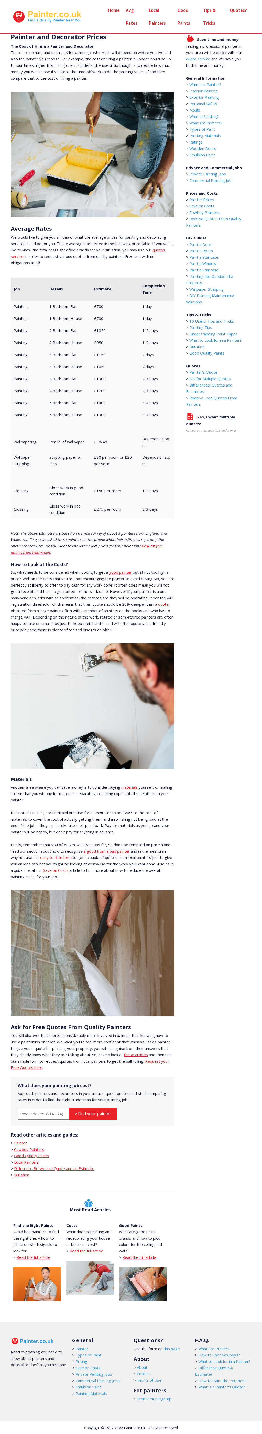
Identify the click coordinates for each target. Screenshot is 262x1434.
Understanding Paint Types (213, 333)
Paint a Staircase (204, 257)
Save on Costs (55, 870)
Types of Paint (202, 129)
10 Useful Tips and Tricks (211, 321)
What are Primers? (205, 122)
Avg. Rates (131, 16)
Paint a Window (202, 263)
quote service (198, 58)
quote (163, 604)
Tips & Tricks (209, 16)
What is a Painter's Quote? (221, 1386)
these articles (136, 1054)
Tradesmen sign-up (154, 1398)
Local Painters (157, 16)
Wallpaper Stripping (206, 289)
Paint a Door (200, 244)
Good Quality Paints (31, 1155)
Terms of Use (149, 1380)
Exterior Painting (204, 97)
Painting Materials (205, 135)
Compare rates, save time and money (211, 430)
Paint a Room (201, 250)
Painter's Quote (203, 372)
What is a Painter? (205, 84)
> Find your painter (93, 1114)
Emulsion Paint (202, 154)
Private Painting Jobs (207, 174)
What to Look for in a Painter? (215, 340)
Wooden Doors (202, 148)
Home (114, 10)
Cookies (144, 1373)
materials (129, 787)
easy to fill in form (56, 857)
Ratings (196, 142)
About (142, 1367)
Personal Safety (203, 103)
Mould (194, 110)
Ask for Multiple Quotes (210, 378)
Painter (20, 1142)
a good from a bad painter (107, 851)
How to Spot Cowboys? (219, 1355)
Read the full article (33, 1257)
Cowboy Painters (29, 1149)
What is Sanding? (204, 116)
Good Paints (184, 16)
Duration (21, 1174)
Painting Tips (200, 327)
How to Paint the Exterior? (222, 1380)
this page (171, 1348)
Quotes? (238, 10)
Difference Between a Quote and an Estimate (54, 1168)
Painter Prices (201, 199)
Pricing (81, 1361)
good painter (120, 572)
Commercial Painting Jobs (211, 180)
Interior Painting (203, 90)
